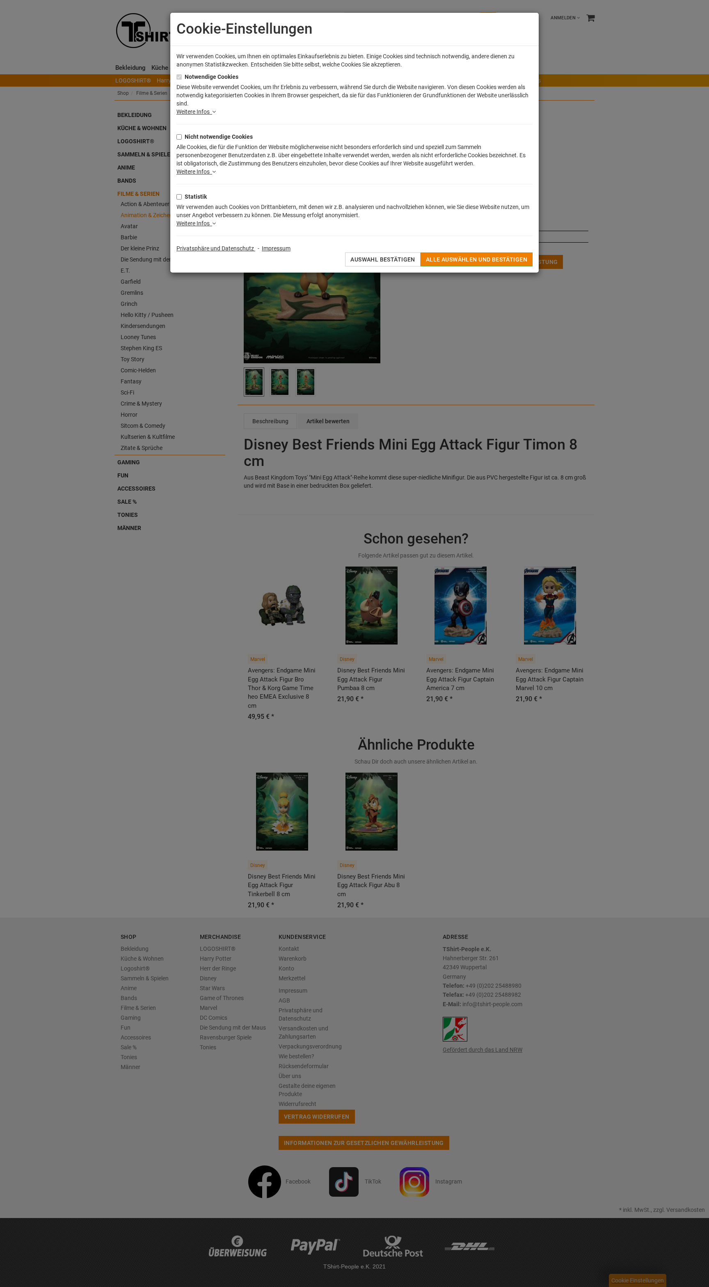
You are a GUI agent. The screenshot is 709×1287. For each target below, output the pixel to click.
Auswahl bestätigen (382, 259)
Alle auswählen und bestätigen (476, 259)
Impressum (276, 248)
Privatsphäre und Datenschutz (215, 248)
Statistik (196, 196)
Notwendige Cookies (211, 76)
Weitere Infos (194, 111)
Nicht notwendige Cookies (219, 136)
